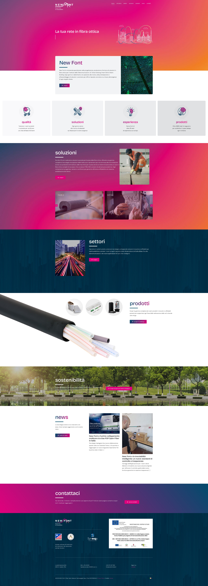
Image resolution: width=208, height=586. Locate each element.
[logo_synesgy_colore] (93, 534)
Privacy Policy (101, 578)
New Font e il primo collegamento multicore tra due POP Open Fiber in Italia (104, 438)
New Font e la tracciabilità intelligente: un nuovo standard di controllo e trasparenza (137, 458)
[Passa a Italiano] (150, 578)
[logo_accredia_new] (70, 534)
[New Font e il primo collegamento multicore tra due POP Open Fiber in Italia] (104, 423)
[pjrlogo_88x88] (58, 534)
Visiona (111, 578)
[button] (56, 205)
